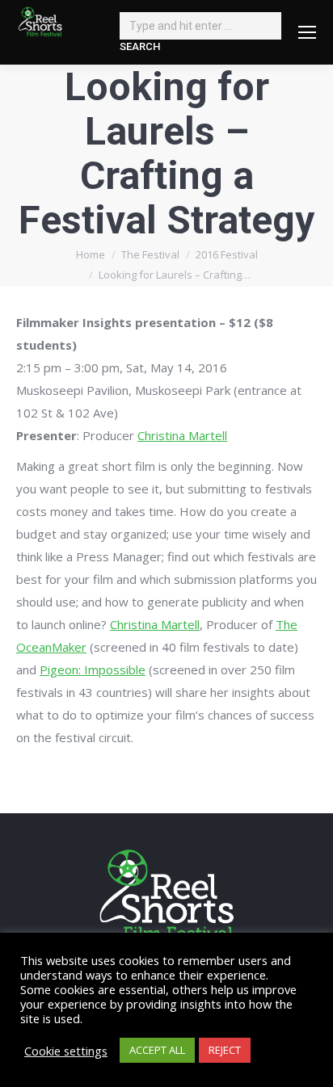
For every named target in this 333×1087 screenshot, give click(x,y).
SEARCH (140, 46)
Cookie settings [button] (65, 1050)
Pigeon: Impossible (92, 669)
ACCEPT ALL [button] (157, 1050)
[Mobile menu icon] (307, 32)
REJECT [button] (225, 1050)
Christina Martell (182, 435)
